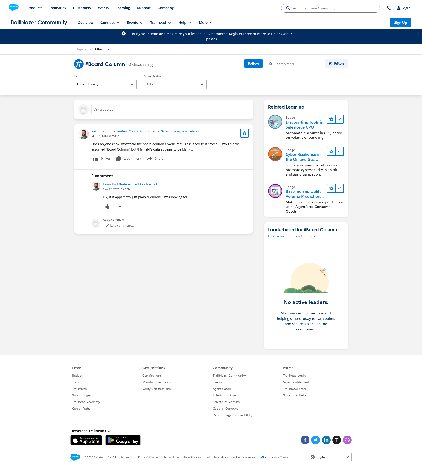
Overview (85, 22)
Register (235, 33)
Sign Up (400, 22)
